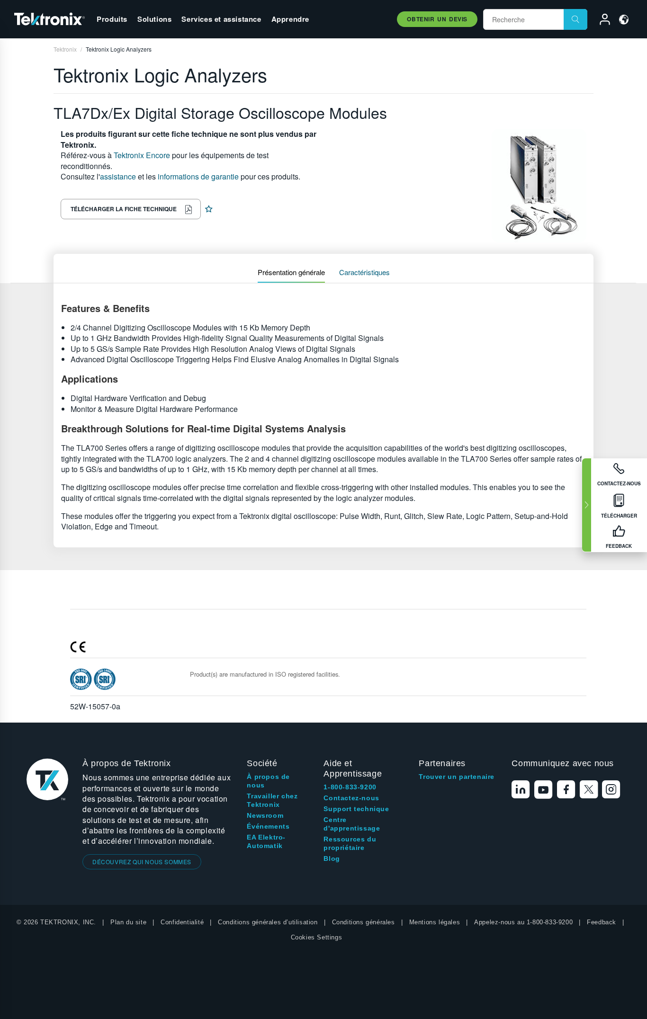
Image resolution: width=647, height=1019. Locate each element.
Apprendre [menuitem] (290, 19)
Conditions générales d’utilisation (267, 922)
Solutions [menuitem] (154, 19)
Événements (268, 826)
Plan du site (128, 922)
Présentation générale (291, 272)
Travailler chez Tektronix (272, 800)
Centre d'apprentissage (352, 824)
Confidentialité (182, 922)
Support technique (356, 809)
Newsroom (265, 815)
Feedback (601, 922)
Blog (332, 858)
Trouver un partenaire (456, 776)
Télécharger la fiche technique (124, 209)
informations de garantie (198, 176)
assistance (118, 176)
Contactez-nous (351, 798)
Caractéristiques (364, 272)
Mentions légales (434, 922)
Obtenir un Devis (437, 19)
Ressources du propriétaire (350, 843)
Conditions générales (363, 922)
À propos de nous (268, 781)
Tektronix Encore (142, 155)
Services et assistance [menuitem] (221, 19)
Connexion (600, 21)
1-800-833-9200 (350, 787)
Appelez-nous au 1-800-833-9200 (523, 922)
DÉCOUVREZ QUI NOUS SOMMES (141, 862)
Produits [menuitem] (112, 19)
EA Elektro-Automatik (266, 841)
